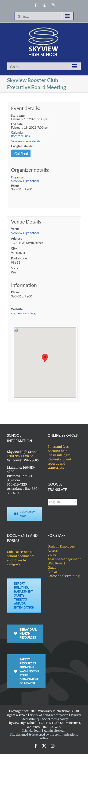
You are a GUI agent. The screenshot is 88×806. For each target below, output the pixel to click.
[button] (45, 358)
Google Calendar (22, 146)
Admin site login (55, 730)
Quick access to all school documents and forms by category (20, 558)
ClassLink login (59, 455)
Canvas (53, 572)
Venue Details (26, 221)
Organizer (18, 177)
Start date (18, 115)
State (14, 268)
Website (17, 309)
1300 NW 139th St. (20, 456)
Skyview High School (25, 181)
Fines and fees (58, 447)
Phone (15, 186)
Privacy (76, 715)
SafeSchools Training (64, 576)
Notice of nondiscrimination (49, 715)
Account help (57, 451)
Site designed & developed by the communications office (44, 736)
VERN (52, 555)
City (14, 248)
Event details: (25, 108)
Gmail (52, 568)
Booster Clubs (20, 136)
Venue (15, 229)
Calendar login (31, 730)
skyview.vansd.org (23, 313)
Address (16, 238)
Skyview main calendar (26, 141)
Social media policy (55, 719)
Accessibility (30, 719)
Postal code (19, 258)
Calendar (17, 132)
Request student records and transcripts (59, 463)
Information (24, 285)
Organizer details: (30, 170)
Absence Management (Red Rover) (64, 561)
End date (17, 124)
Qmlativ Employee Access (61, 548)
